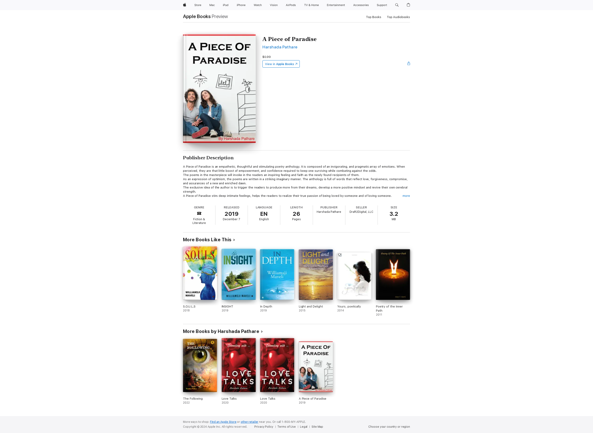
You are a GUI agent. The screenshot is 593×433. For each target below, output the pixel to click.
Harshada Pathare (280, 46)
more (406, 196)
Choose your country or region (389, 426)
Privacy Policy (263, 426)
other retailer (249, 422)
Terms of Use (286, 426)
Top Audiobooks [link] (398, 17)
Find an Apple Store (223, 422)
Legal (303, 426)
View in (279, 64)
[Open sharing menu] (409, 64)
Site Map (317, 426)
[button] (397, 5)
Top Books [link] (373, 17)
